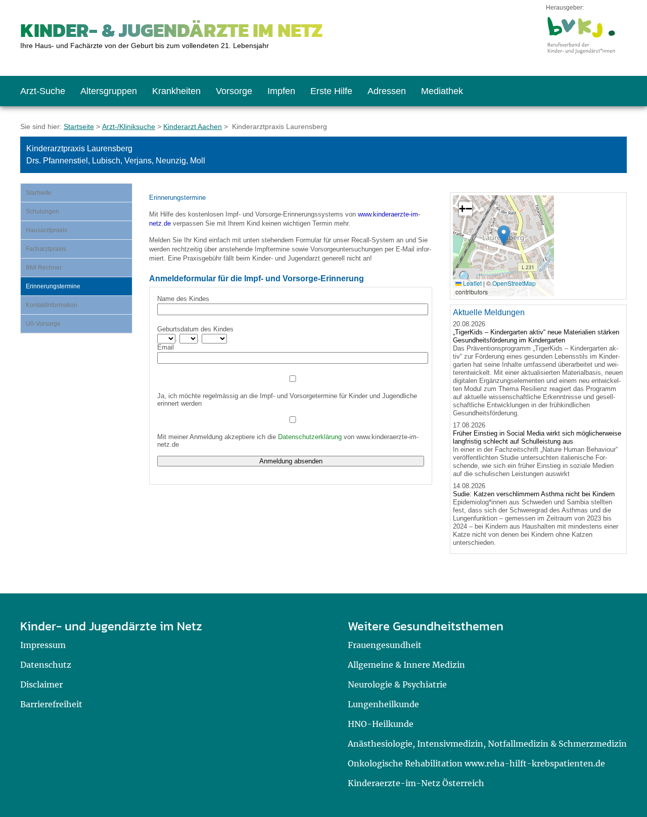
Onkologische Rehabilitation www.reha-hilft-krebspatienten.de (476, 763)
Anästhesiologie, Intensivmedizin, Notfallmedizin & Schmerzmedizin (487, 744)
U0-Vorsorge (43, 323)
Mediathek (442, 91)
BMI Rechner (44, 267)
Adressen (386, 91)
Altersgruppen (108, 91)
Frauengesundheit (385, 645)
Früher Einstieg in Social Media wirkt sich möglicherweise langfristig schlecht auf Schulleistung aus (537, 437)
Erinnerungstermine (53, 286)
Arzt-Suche (42, 91)
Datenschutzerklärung (310, 437)
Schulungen (42, 211)
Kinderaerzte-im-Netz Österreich (416, 783)
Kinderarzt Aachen (192, 126)
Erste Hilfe (331, 91)
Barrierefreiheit (51, 704)
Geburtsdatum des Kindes (195, 329)
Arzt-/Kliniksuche (128, 126)
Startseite (79, 126)
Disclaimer (41, 684)
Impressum (43, 645)
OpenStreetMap (514, 283)
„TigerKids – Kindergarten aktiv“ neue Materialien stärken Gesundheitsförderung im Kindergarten (536, 336)
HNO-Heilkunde (380, 724)
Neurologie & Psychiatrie (397, 684)
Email (165, 347)
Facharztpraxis (46, 248)
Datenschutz (45, 665)
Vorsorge (234, 91)
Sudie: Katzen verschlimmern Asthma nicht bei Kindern (534, 494)
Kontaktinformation (51, 305)
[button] (503, 235)
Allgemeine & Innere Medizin (406, 665)
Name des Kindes (183, 299)
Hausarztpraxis (46, 230)
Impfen (281, 91)
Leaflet (471, 283)
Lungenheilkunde (383, 704)
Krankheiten (176, 91)
